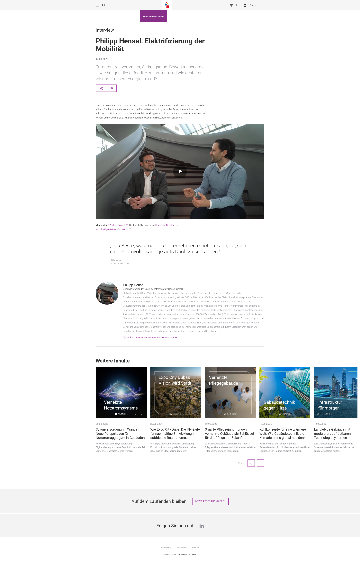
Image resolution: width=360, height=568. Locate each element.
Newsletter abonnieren (210, 501)
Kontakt (195, 548)
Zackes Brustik (117, 225)
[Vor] (260, 463)
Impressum (166, 548)
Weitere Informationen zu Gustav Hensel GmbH (152, 337)
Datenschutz (181, 548)
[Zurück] (251, 463)
